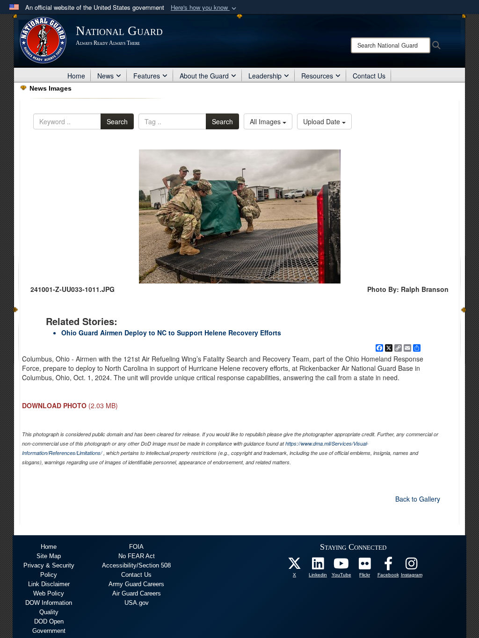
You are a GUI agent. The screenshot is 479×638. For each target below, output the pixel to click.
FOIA (136, 546)
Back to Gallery (417, 498)
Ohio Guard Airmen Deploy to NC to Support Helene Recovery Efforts (171, 332)
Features (146, 75)
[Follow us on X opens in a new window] (294, 566)
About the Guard (204, 75)
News (105, 75)
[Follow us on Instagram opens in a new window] (411, 566)
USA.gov (136, 602)
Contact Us (369, 75)
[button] (204, 8)
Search (117, 121)
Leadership (265, 75)
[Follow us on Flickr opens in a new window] (365, 566)
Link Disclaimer (49, 584)
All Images (266, 121)
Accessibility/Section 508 (136, 565)
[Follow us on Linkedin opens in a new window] (318, 566)
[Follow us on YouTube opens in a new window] (341, 566)
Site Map (48, 556)
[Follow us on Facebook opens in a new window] (388, 566)
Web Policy (48, 593)
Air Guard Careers (136, 593)
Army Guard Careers (136, 584)
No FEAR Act (136, 556)
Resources (317, 75)
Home (76, 75)
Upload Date (322, 121)
